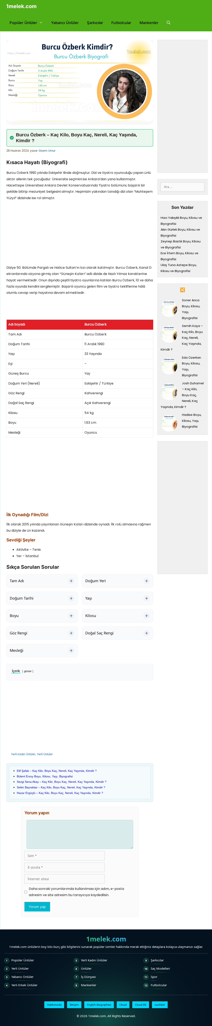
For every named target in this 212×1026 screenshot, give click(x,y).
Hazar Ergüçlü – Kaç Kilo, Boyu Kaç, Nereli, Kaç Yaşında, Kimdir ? (60, 793)
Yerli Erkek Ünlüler (24, 985)
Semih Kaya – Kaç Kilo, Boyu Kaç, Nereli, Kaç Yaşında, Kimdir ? (182, 338)
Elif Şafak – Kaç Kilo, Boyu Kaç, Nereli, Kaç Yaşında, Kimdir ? (57, 770)
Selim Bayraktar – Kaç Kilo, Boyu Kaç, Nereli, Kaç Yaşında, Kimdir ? (61, 787)
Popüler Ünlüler (23, 23)
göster (27, 671)
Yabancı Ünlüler (65, 23)
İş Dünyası (88, 977)
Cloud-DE (140, 1005)
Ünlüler (86, 968)
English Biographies (99, 1005)
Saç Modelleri (160, 968)
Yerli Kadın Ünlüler (23, 754)
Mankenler (149, 23)
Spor (154, 977)
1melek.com (21, 6)
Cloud (123, 1005)
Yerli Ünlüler (45, 754)
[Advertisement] (79, 234)
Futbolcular (121, 23)
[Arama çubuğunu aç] (169, 23)
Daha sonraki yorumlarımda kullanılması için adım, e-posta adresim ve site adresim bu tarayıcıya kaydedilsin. (76, 891)
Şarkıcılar (95, 23)
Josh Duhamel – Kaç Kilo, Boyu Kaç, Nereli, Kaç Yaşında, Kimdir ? (182, 395)
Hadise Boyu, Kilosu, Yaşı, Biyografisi (191, 421)
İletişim (74, 1005)
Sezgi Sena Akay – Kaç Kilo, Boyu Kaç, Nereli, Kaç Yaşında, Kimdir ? (61, 781)
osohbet (160, 1005)
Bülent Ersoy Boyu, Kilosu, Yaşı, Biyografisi (45, 776)
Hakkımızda (54, 1005)
